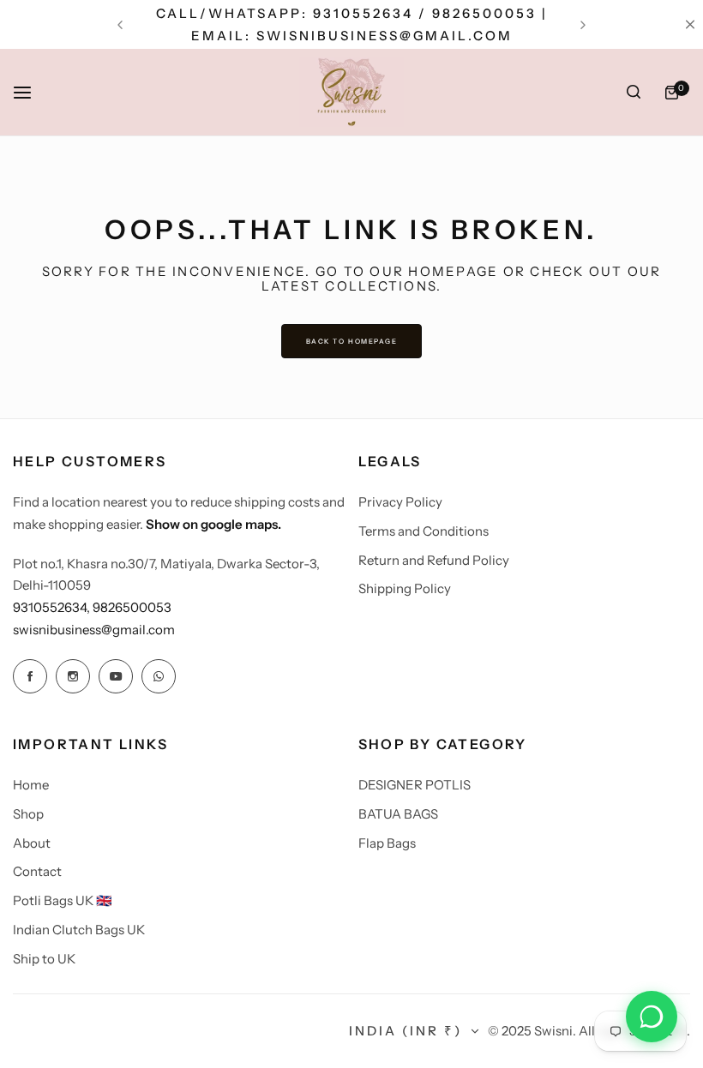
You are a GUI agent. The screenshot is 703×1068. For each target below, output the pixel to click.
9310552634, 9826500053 (92, 607)
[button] (120, 25)
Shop (28, 814)
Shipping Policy (404, 588)
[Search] (633, 92)
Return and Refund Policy (433, 560)
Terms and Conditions (423, 531)
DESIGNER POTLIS (414, 785)
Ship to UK (44, 959)
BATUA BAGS (398, 814)
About (32, 843)
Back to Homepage (352, 341)
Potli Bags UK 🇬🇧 (62, 900)
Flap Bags (387, 843)
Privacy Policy (400, 502)
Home (31, 785)
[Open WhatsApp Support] (651, 1016)
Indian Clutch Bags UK (79, 929)
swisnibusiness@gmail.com (94, 629)
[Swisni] (351, 92)
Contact (37, 871)
